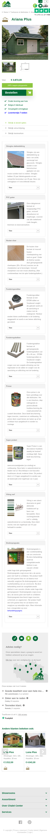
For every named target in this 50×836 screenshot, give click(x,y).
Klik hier (9, 660)
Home (6, 12)
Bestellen (11, 92)
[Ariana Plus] (9, 67)
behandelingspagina (14, 611)
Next (43, 751)
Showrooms (8, 793)
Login (30, 832)
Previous (5, 751)
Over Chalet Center (12, 806)
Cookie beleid (33, 830)
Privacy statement (20, 830)
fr (46, 1)
